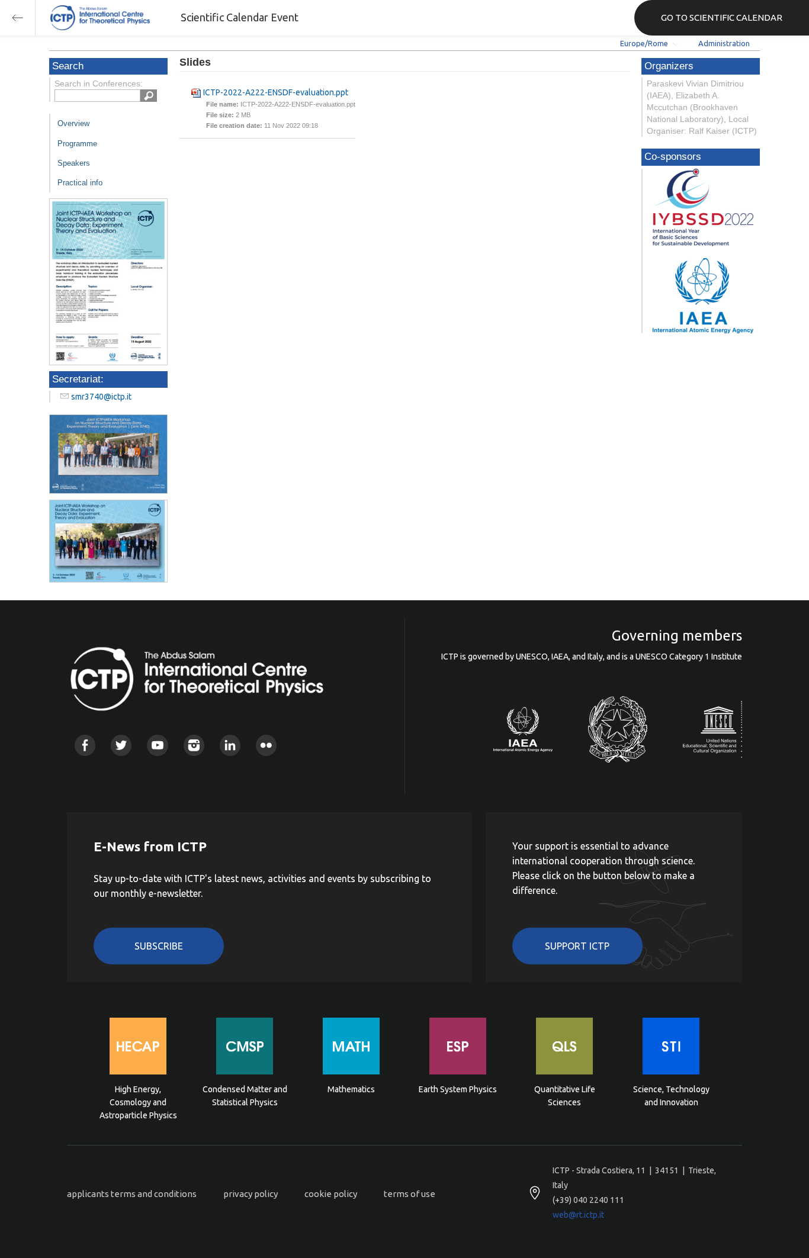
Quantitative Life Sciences (564, 1096)
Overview (73, 123)
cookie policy (330, 1194)
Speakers (73, 163)
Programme (77, 143)
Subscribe (158, 946)
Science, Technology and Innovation (671, 1096)
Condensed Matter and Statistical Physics (245, 1096)
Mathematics (351, 1089)
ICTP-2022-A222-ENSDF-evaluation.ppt (275, 92)
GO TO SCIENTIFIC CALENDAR (721, 17)
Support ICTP (577, 946)
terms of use (409, 1194)
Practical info (79, 182)
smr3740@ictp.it (101, 396)
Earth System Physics (458, 1089)
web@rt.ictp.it (578, 1215)
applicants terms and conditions (132, 1194)
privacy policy (250, 1194)
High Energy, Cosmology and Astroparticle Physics (138, 1101)
